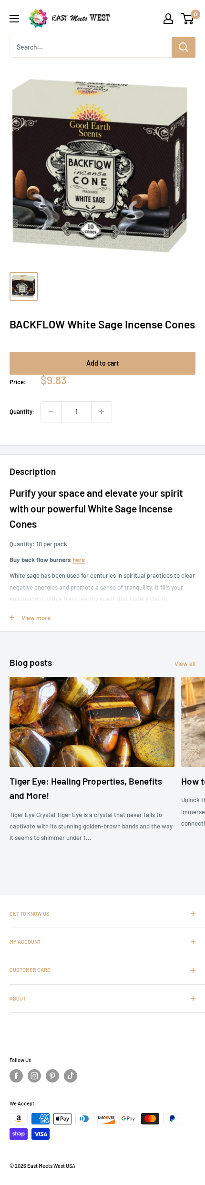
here (78, 559)
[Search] (183, 47)
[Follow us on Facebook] (16, 1076)
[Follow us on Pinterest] (52, 1076)
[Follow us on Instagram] (34, 1076)
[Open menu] (14, 18)
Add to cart (102, 363)
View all (184, 663)
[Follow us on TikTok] (70, 1076)
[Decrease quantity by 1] (51, 412)
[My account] (168, 18)
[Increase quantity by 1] (102, 412)
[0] (188, 18)
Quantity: (22, 411)
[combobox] (91, 47)
